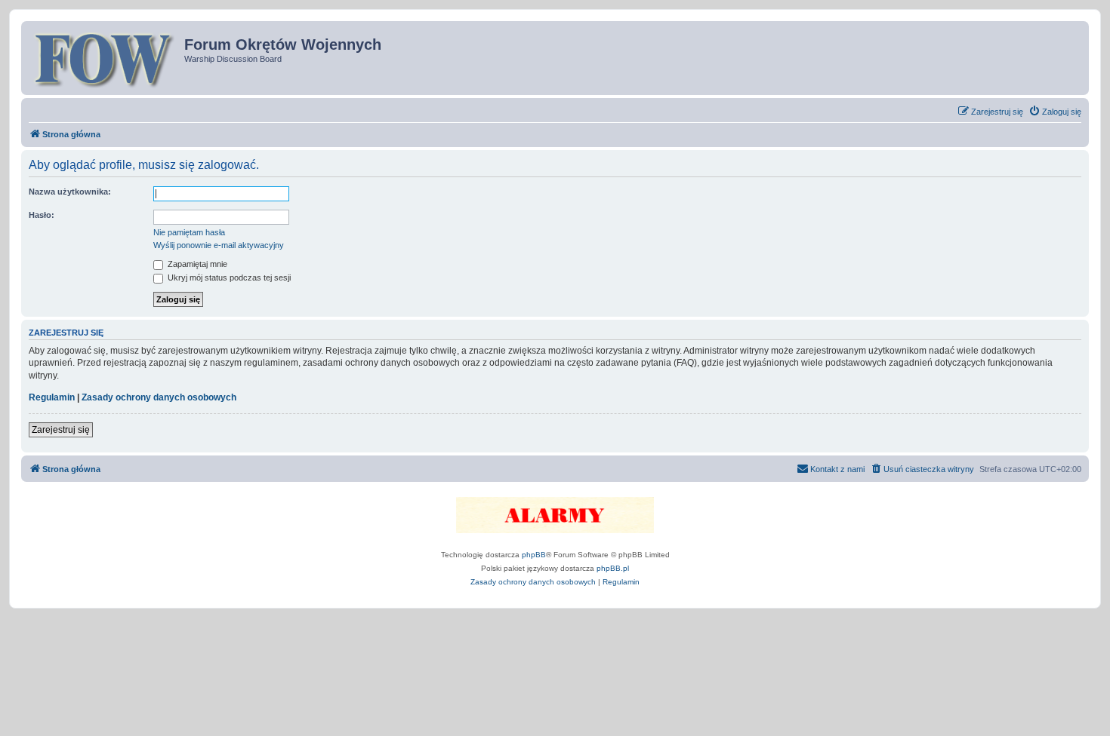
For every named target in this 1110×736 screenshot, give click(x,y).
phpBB (534, 554)
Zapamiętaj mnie (196, 263)
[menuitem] (1054, 112)
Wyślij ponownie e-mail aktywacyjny (218, 245)
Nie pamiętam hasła (189, 232)
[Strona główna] (104, 58)
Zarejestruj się (61, 430)
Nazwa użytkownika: (70, 191)
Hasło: (41, 214)
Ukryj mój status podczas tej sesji (228, 277)
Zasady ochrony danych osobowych (159, 397)
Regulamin (52, 397)
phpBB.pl (613, 568)
